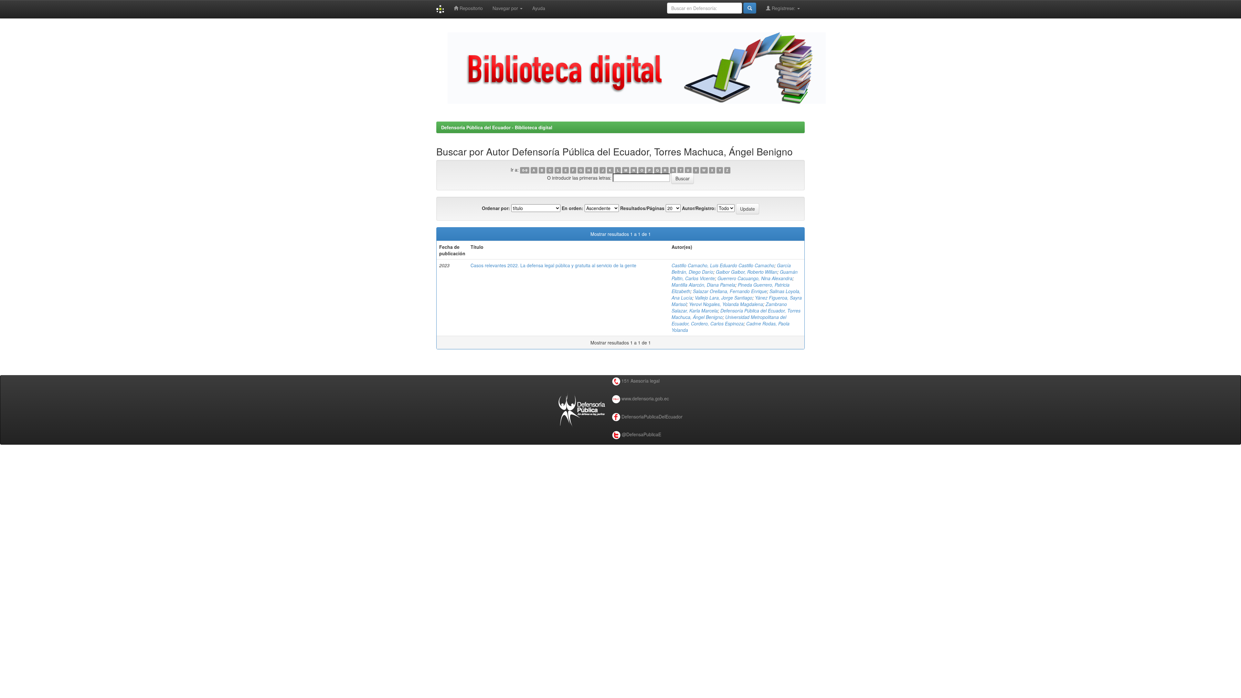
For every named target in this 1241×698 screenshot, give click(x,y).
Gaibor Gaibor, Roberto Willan (746, 272)
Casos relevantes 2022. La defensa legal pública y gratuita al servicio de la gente (553, 265)
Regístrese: (783, 8)
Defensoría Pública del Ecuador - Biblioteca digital (496, 127)
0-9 (524, 170)
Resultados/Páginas (642, 208)
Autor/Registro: (699, 208)
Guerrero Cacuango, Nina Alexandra (754, 278)
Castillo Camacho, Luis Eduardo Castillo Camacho (723, 265)
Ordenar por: (496, 208)
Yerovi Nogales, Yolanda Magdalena (726, 304)
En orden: (572, 208)
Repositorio (470, 8)
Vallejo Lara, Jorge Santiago (723, 297)
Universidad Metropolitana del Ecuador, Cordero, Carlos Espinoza (729, 320)
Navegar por (506, 8)
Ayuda (538, 8)
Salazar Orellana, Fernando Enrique (730, 291)
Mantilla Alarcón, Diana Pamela (703, 284)
